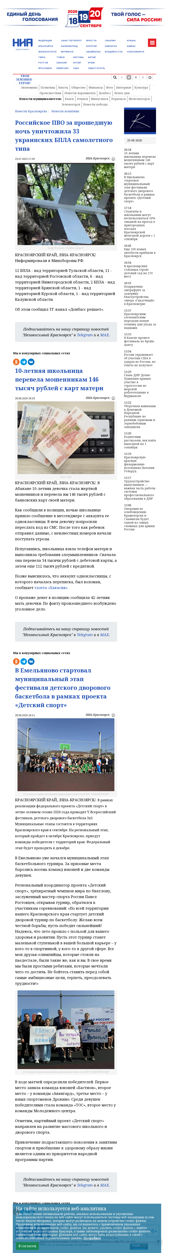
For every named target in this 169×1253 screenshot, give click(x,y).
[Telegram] (150, 77)
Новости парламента (80, 93)
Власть (63, 87)
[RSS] (122, 77)
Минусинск (99, 99)
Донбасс (105, 93)
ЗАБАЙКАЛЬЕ (93, 51)
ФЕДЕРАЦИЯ (45, 40)
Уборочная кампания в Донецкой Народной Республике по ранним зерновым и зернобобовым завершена (140, 416)
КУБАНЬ (131, 40)
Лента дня (122, 93)
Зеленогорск (71, 104)
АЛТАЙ (77, 62)
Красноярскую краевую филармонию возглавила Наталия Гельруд (139, 464)
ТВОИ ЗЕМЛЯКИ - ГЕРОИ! (25, 79)
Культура (141, 87)
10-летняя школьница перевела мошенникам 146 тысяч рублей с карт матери (140, 160)
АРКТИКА (78, 57)
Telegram (85, 334)
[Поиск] (115, 77)
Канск (69, 99)
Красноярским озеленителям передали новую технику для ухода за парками (140, 321)
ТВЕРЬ (42, 57)
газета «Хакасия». (51, 587)
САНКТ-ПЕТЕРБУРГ (71, 40)
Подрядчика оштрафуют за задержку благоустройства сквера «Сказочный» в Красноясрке (139, 295)
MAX (104, 334)
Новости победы (95, 104)
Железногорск (139, 99)
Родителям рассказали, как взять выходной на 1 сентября (140, 442)
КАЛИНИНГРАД (69, 46)
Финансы (96, 87)
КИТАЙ (92, 57)
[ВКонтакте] (136, 77)
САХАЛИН (110, 40)
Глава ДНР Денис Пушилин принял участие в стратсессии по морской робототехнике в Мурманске (137, 385)
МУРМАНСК (67, 51)
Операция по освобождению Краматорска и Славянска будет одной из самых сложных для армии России (139, 519)
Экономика (29, 87)
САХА (76, 68)
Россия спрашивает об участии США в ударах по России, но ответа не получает (140, 360)
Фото (109, 87)
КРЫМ (91, 62)
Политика (48, 87)
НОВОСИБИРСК (135, 51)
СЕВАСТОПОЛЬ (96, 68)
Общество (78, 87)
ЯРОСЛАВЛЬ (45, 68)
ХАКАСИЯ (61, 62)
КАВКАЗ (131, 46)
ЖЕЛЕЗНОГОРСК (47, 51)
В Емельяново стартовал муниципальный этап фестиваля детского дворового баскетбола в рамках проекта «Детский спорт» (139, 189)
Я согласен (27, 1246)
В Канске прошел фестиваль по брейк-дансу (139, 341)
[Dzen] (129, 77)
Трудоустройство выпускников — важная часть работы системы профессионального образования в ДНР (139, 490)
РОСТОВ (43, 62)
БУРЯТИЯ (91, 46)
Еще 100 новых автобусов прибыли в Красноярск (140, 253)
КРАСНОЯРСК (45, 46)
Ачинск (82, 99)
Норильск (118, 99)
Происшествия (50, 93)
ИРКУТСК (91, 40)
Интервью (123, 87)
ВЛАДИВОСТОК (114, 51)
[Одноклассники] (143, 77)
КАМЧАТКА (111, 46)
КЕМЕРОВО (62, 68)
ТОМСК (60, 57)
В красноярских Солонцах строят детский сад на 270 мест (138, 271)
